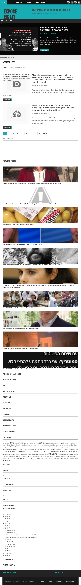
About (11, 2)
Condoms (35, 445)
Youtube (76, 458)
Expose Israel (10, 15)
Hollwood (9, 449)
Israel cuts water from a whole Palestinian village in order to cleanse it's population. (31, 204)
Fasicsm (18, 447)
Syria (55, 456)
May (8, 539)
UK (11, 458)
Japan (59, 449)
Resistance (5, 456)
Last (52, 133)
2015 (6, 555)
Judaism (20, 451)
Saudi (19, 456)
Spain (41, 456)
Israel (52, 449)
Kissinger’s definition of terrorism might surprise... (21, 537)
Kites (24, 451)
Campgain (61, 443)
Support (47, 456)
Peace (64, 454)
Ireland (32, 449)
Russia (15, 456)
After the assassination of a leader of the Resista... (22, 535)
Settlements (24, 456)
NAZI (4, 454)
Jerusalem (72, 449)
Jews (9, 452)
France (30, 447)
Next (45, 133)
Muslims (76, 451)
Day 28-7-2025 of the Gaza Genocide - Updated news (54, 28)
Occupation (35, 454)
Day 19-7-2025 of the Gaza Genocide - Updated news (21, 308)
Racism (71, 454)
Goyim (72, 447)
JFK (13, 451)
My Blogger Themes (28, 581)
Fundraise (45, 447)
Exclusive (7, 464)
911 (3, 443)
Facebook (13, 447)
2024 (6, 516)
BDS (40, 443)
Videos (28, 2)
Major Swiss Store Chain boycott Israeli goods (18, 224)
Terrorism (66, 456)
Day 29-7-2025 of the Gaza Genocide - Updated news (21, 369)
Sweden (51, 456)
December (10, 530)
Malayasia (47, 451)
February (10, 544)
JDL (62, 449)
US (27, 458)
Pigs (67, 454)
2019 (6, 528)
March (9, 542)
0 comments (52, 33)
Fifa (22, 447)
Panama (60, 454)
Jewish (5, 451)
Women (72, 458)
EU (72, 445)
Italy (57, 449)
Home (3, 2)
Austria (34, 443)
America (17, 443)
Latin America (29, 451)
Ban (38, 443)
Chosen (21, 445)
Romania (11, 456)
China (17, 445)
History (5, 449)
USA (30, 458)
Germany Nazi (67, 447)
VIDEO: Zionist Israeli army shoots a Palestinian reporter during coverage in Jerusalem (32, 183)
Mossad (71, 451)
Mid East (53, 451)
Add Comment (45, 85)
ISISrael (40, 449)
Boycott (45, 443)
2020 (6, 526)
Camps (66, 443)
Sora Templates (16, 581)
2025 (6, 514)
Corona (39, 445)
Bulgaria (56, 443)
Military (67, 451)
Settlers (29, 456)
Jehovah (66, 449)
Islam (44, 449)
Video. (46, 458)
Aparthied (22, 443)
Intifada (25, 449)
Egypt (65, 445)
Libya (39, 451)
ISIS (36, 449)
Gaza (50, 447)
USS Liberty (36, 458)
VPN (52, 458)
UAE (8, 458)
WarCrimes (60, 458)
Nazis (8, 454)
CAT (74, 443)
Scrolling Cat (9, 432)
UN (14, 458)
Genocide (55, 447)
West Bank (66, 458)
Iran (29, 449)
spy (43, 456)
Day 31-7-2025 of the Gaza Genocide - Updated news (21, 348)
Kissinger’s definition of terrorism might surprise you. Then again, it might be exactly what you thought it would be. (53, 107)
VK (49, 458)
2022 (6, 521)
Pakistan (46, 454)
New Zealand (24, 454)
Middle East (60, 452)
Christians (27, 445)
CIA (31, 445)
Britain (52, 443)
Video (42, 458)
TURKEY (75, 456)
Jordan (15, 451)
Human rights (17, 449)
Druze (61, 445)
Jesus (76, 449)
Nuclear (29, 454)
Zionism (6, 460)
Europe (76, 445)
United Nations (20, 458)
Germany (60, 447)
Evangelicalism (6, 447)
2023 (6, 519)
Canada (71, 443)
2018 (6, 548)
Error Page (69, 582)
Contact (19, 2)
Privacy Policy (39, 2)
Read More (44, 50)
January (9, 546)
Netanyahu (17, 454)
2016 (6, 553)
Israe (48, 449)
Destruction (56, 445)
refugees (76, 454)
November (10, 532)
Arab (26, 443)
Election (69, 445)
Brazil (49, 443)
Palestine (52, 454)
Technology (60, 456)
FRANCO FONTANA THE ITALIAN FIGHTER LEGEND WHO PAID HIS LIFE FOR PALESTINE (32, 265)
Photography (9, 565)
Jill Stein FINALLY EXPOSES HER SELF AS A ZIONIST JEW (22, 244)
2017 (6, 551)
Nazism (12, 454)
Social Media (8, 391)
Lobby (42, 451)
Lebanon (35, 451)
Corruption (44, 445)
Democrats (50, 445)
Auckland (30, 443)
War (55, 458)
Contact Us (6, 478)
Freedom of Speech (38, 447)
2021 (6, 523)
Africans (7, 443)
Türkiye (4, 458)
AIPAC (11, 443)
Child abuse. (11, 445)
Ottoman (41, 454)
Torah (71, 456)
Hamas (76, 447)
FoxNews (25, 447)
